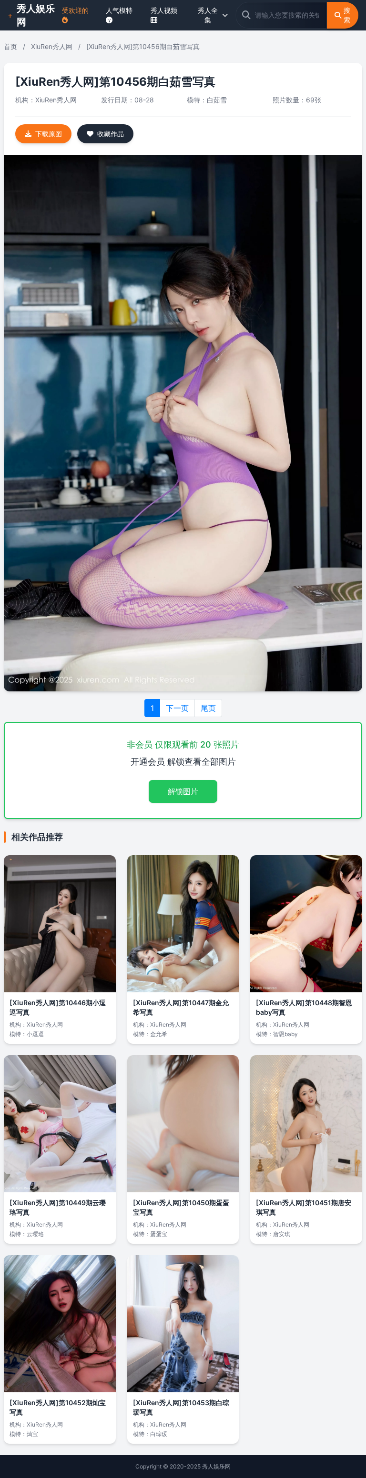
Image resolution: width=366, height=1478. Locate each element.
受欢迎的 (75, 10)
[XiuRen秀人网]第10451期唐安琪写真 (303, 1207)
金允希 (158, 1034)
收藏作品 (110, 134)
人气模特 (119, 10)
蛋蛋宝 (158, 1234)
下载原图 (48, 134)
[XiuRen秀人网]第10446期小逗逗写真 (58, 1007)
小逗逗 (35, 1034)
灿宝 (32, 1434)
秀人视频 (164, 10)
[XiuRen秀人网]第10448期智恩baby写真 (304, 1007)
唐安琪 (281, 1234)
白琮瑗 (158, 1434)
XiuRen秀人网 (51, 46)
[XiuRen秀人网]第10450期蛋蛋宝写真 (181, 1207)
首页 (10, 46)
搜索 (347, 15)
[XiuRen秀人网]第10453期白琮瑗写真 (181, 1407)
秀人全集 (208, 15)
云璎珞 (35, 1234)
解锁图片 (183, 791)
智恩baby (285, 1034)
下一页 (177, 708)
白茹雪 (217, 100)
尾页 (208, 708)
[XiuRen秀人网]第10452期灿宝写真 (58, 1407)
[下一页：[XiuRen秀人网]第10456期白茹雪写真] (183, 423)
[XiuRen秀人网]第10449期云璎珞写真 (58, 1207)
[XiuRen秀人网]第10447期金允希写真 (181, 1007)
